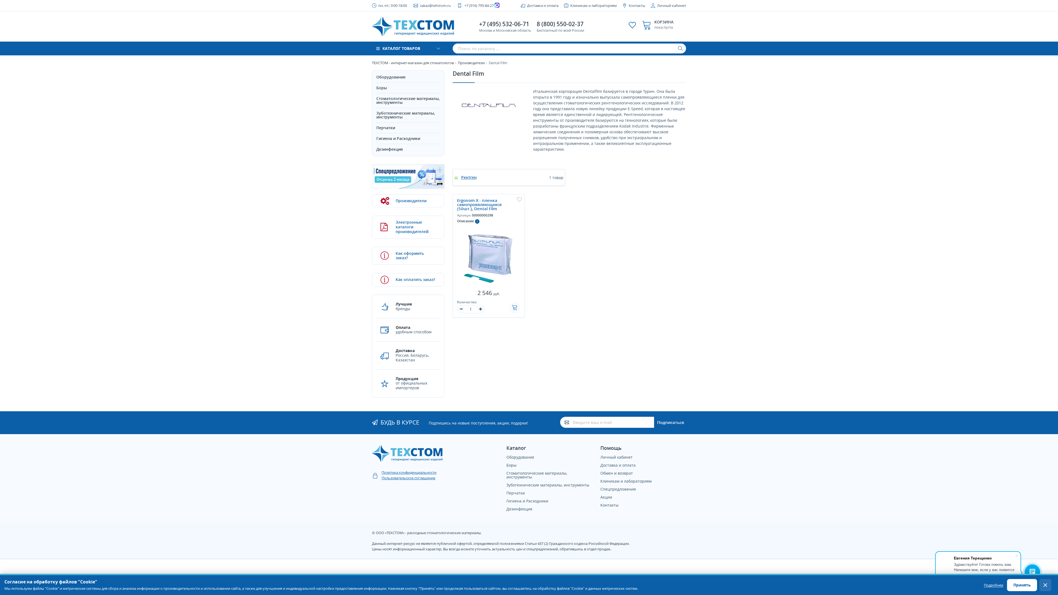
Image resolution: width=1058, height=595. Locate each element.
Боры (381, 87)
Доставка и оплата (542, 5)
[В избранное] (519, 199)
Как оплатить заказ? (415, 279)
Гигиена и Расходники (398, 138)
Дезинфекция (389, 149)
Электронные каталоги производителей (412, 227)
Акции (606, 497)
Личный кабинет (671, 5)
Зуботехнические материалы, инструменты (405, 115)
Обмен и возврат (616, 473)
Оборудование (391, 77)
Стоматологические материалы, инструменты (408, 100)
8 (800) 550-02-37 (560, 24)
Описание (465, 221)
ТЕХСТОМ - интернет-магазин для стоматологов (413, 62)
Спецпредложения (618, 489)
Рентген (469, 177)
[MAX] (498, 5)
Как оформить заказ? (410, 256)
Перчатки (385, 127)
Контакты (637, 5)
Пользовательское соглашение (408, 477)
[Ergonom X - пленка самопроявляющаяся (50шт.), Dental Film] (488, 255)
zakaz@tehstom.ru (435, 5)
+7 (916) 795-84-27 (479, 5)
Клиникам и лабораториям (593, 5)
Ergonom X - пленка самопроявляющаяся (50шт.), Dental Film (479, 204)
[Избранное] (632, 25)
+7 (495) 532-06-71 (504, 24)
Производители (471, 62)
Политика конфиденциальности (409, 472)
